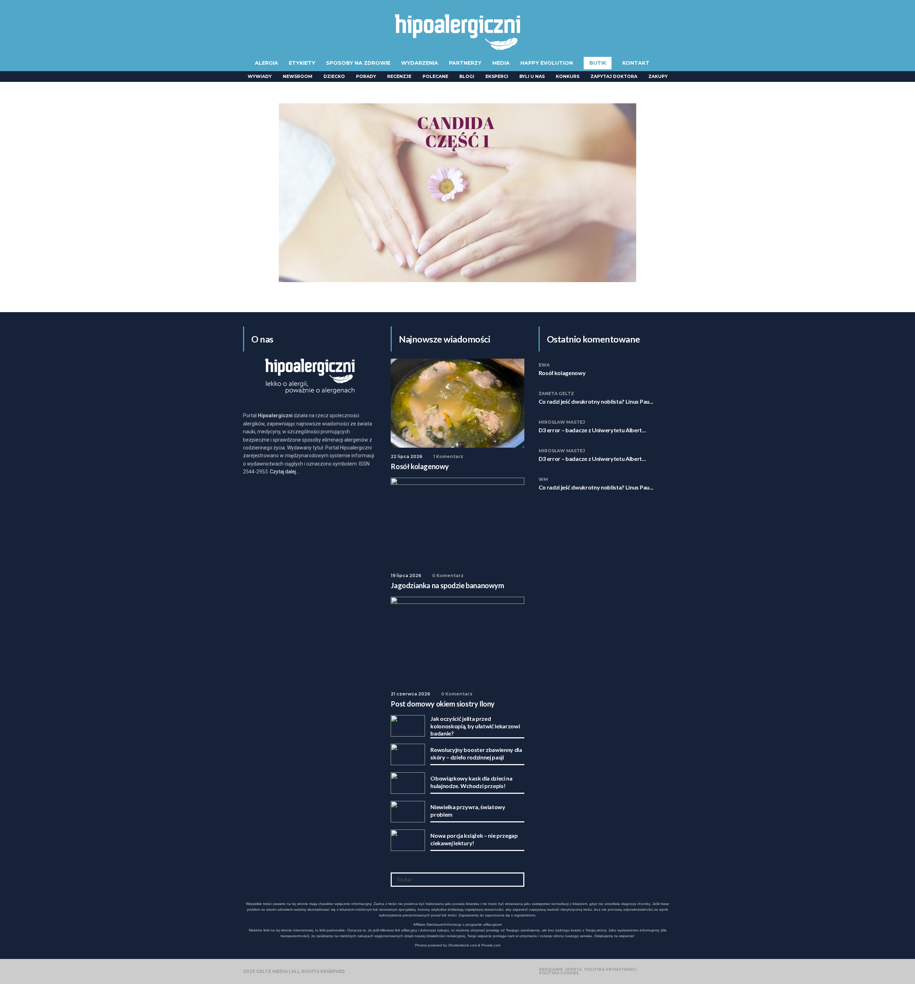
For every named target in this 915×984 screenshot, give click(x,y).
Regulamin (551, 969)
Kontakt (635, 63)
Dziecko (334, 76)
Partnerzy (465, 63)
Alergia (266, 63)
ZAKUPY (658, 76)
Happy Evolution (546, 63)
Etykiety (302, 63)
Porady (366, 76)
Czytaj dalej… (284, 471)
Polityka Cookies (559, 973)
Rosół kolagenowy (562, 372)
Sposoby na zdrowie (358, 63)
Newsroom (297, 76)
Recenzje (399, 76)
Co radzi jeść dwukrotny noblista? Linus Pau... (596, 401)
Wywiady (260, 76)
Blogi (466, 76)
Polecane (435, 76)
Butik (597, 63)
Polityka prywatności (610, 969)
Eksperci (496, 76)
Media (501, 63)
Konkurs (567, 76)
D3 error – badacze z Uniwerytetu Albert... (592, 430)
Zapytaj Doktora (613, 76)
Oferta (573, 969)
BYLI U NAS (532, 76)
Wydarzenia (419, 63)
